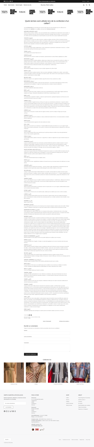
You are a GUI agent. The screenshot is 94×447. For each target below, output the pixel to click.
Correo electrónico (28, 336)
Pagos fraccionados (82, 407)
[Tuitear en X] (28, 315)
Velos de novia (69, 405)
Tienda (5, 4)
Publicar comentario (31, 354)
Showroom (84, 1)
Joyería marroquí (69, 403)
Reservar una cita (27, 4)
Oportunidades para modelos (84, 405)
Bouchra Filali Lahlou (9, 442)
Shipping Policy (82, 439)
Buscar (60, 439)
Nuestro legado (19, 4)
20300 (32, 402)
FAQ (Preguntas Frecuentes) (84, 397)
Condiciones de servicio (66, 439)
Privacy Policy (88, 439)
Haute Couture (11, 4)
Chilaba (67, 401)
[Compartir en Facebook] (29, 315)
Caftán (67, 397)
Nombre (25, 330)
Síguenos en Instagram (83, 409)
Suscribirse (8, 407)
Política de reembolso (74, 439)
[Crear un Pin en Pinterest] (31, 315)
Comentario (26, 342)
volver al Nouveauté (47, 321)
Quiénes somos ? (81, 399)
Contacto (80, 401)
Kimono (67, 399)
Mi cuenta (80, 403)
